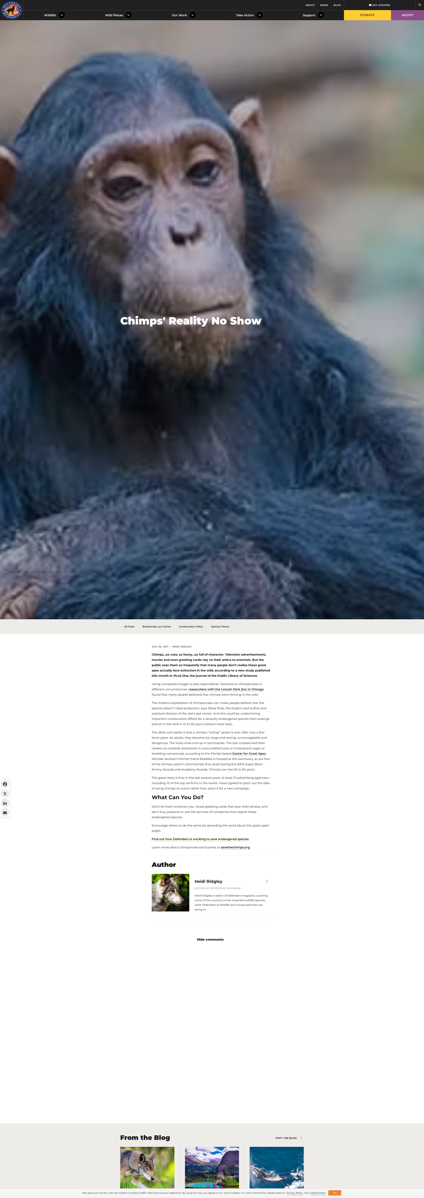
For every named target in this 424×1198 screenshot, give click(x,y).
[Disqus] (212, 988)
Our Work (179, 15)
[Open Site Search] (419, 5)
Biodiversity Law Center (156, 626)
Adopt (408, 15)
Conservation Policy (191, 626)
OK (335, 1192)
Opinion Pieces (220, 626)
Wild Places (114, 15)
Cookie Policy (318, 1192)
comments (215, 939)
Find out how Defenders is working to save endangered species (200, 839)
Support (309, 15)
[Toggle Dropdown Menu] (62, 15)
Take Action (245, 15)
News (324, 5)
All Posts (129, 626)
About (310, 5)
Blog (337, 5)
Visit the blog (286, 1138)
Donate (367, 15)
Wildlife (50, 15)
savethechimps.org (235, 847)
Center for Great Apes (249, 753)
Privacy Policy (295, 1192)
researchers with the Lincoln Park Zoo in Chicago (226, 689)
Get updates (380, 5)
